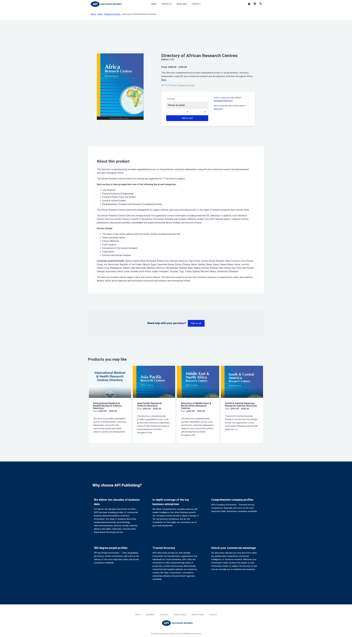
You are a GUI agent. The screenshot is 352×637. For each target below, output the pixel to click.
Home (154, 4)
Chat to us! (196, 323)
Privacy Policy (180, 614)
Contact (196, 4)
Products (167, 4)
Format (171, 99)
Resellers (182, 4)
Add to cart (187, 118)
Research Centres (186, 85)
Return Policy (198, 614)
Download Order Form (223, 101)
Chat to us (218, 109)
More (163, 80)
